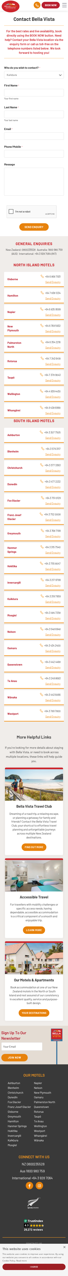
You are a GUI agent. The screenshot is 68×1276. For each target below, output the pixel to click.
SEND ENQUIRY (34, 227)
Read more (21, 1260)
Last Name (11, 107)
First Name (11, 85)
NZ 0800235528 (33, 1164)
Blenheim (13, 1087)
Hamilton (13, 1121)
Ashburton (14, 1083)
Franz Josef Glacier (19, 1106)
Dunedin (12, 1097)
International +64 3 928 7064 (32, 1178)
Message (9, 164)
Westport (39, 1130)
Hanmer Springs (17, 1126)
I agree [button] (34, 1266)
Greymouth (14, 1116)
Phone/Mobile (13, 146)
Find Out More (34, 847)
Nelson (38, 1087)
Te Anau (39, 1121)
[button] (34, 1225)
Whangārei (40, 1135)
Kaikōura (13, 1140)
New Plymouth (42, 1092)
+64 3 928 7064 (43, 253)
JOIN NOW (14, 1057)
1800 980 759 (55, 249)
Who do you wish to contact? (22, 67)
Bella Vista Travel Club (34, 806)
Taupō (37, 1116)
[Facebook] (29, 1185)
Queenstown (41, 1106)
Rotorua (39, 1111)
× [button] (64, 1247)
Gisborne (13, 1111)
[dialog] (34, 1260)
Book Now (51, 5)
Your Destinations (34, 1012)
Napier (38, 1083)
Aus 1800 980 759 (32, 1171)
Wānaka (39, 1140)
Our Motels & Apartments (34, 980)
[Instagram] (39, 1185)
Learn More (34, 930)
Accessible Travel (34, 897)
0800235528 (28, 249)
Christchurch (15, 1092)
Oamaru (38, 1097)
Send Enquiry (53, 282)
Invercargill (14, 1135)
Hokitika (12, 1130)
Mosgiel (12, 1145)
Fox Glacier (14, 1102)
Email (8, 128)
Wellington (40, 1126)
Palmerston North (44, 1102)
